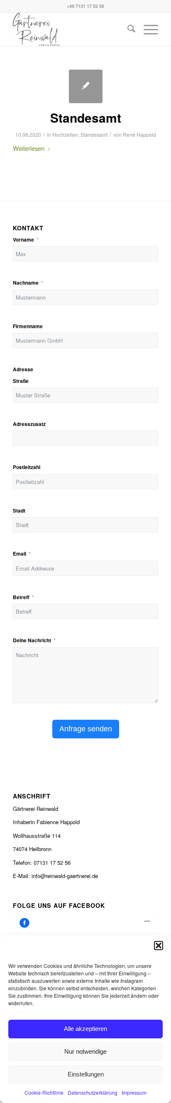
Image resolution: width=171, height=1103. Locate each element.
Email (19, 553)
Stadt (19, 510)
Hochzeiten (65, 134)
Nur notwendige (85, 1051)
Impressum (134, 1092)
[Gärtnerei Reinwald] (71, 29)
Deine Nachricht (32, 640)
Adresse (23, 369)
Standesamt (85, 117)
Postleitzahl (26, 467)
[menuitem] (127, 29)
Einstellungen (86, 1074)
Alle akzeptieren (85, 1028)
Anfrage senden (85, 729)
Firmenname (28, 326)
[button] (158, 945)
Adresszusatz (29, 424)
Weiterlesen (28, 148)
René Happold (139, 134)
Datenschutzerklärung (92, 1092)
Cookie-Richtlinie (44, 1092)
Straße (21, 381)
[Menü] (146, 29)
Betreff (21, 597)
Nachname (26, 282)
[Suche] (127, 29)
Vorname (23, 239)
